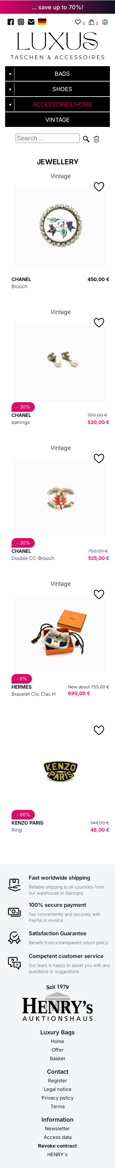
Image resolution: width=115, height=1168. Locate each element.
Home (57, 1041)
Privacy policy (57, 1098)
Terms (57, 1106)
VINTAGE (57, 119)
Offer (58, 1050)
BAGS (62, 73)
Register (57, 1081)
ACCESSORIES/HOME (62, 104)
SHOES (62, 89)
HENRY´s (57, 1154)
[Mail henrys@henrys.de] (31, 23)
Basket (57, 1058)
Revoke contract (57, 1146)
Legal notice (58, 1089)
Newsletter (57, 1128)
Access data (58, 1137)
